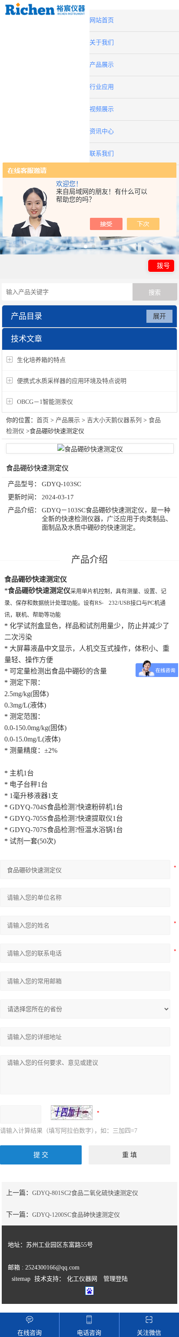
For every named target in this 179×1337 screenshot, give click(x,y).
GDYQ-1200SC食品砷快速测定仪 (76, 1215)
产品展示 (102, 64)
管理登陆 (115, 1279)
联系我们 (102, 153)
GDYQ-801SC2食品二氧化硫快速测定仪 (85, 1193)
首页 (42, 420)
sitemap (21, 1279)
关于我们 (102, 42)
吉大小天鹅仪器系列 (114, 420)
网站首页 (102, 20)
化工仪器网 (82, 1279)
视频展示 (102, 109)
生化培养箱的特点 (41, 360)
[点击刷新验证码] (72, 1112)
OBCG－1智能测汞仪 (45, 402)
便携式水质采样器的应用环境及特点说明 (71, 381)
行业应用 (102, 87)
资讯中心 (102, 131)
